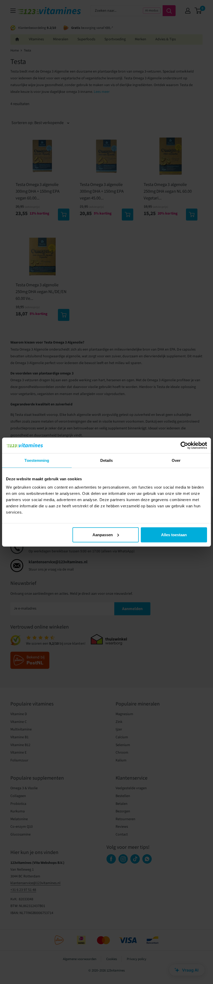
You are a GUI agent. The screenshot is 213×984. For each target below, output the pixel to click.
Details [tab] (106, 460)
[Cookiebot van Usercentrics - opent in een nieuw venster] (184, 445)
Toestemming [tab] (36, 460)
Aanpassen (102, 534)
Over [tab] (176, 460)
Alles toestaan (174, 534)
